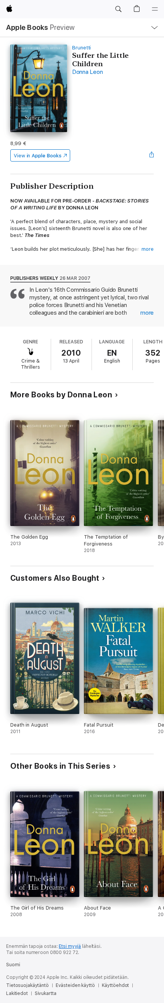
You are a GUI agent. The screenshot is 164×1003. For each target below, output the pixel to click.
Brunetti (81, 48)
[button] (118, 9)
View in (37, 155)
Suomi (13, 964)
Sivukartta (45, 993)
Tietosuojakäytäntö (27, 985)
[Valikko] (155, 9)
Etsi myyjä (70, 946)
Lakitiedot (17, 993)
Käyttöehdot (115, 985)
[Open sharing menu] (151, 155)
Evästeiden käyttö (75, 985)
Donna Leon (87, 72)
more (147, 249)
